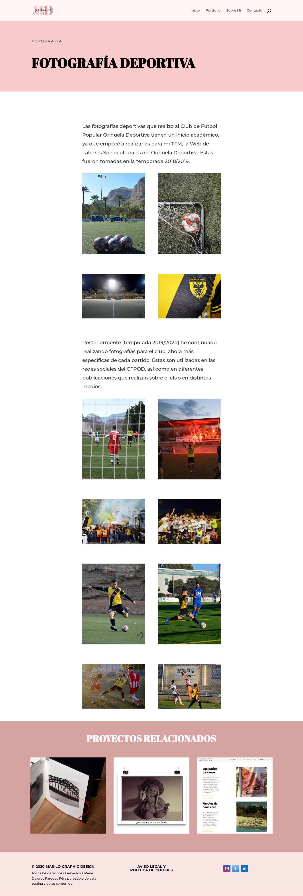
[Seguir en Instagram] (226, 868)
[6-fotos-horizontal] (113, 543)
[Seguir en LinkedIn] (244, 868)
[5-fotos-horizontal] (189, 543)
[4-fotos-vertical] (189, 643)
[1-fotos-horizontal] (189, 317)
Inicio (195, 10)
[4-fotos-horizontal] (113, 707)
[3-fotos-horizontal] (189, 707)
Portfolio (213, 10)
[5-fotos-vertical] (189, 478)
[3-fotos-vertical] (113, 643)
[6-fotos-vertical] (113, 478)
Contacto (254, 10)
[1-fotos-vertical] (189, 253)
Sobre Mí (233, 10)
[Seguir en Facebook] (235, 868)
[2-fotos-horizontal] (113, 317)
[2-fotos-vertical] (113, 253)
